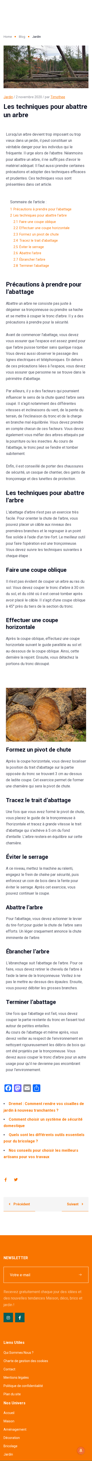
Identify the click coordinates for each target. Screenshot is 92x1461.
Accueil (9, 1413)
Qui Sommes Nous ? (18, 1353)
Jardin (8, 97)
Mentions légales (16, 1377)
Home (8, 36)
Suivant (73, 1204)
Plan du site (12, 1394)
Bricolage (10, 1446)
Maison (9, 1421)
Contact (9, 1369)
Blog (22, 36)
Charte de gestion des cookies (26, 1361)
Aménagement (15, 1429)
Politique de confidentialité (23, 1386)
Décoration (12, 1438)
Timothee (57, 97)
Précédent (21, 1204)
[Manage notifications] (81, 1450)
